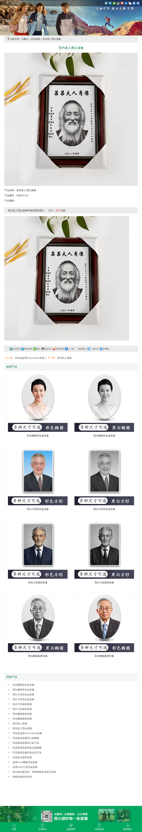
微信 (38, 349)
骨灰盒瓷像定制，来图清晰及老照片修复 (34, 771)
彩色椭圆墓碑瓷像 (22, 718)
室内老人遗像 (64, 357)
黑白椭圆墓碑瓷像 (22, 713)
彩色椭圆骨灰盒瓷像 (23, 684)
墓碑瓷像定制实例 (22, 776)
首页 (14, 829)
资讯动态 (99, 829)
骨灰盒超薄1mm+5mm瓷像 (29, 357)
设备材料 (71, 829)
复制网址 (82, 349)
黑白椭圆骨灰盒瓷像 (23, 689)
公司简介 (42, 829)
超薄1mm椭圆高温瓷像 (24, 762)
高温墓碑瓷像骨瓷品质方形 (27, 752)
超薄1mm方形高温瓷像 (24, 767)
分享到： (107, 349)
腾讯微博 (28, 349)
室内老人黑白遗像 (52, 39)
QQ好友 (48, 349)
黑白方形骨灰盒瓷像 (23, 694)
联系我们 (127, 829)
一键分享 (94, 349)
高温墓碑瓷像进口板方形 (25, 742)
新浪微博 (60, 349)
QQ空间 (16, 349)
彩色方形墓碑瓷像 (22, 704)
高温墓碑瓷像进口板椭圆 (25, 738)
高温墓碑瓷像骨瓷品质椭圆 (27, 747)
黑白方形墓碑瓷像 (22, 709)
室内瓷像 (35, 39)
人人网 (71, 349)
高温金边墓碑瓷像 (22, 757)
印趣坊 (24, 39)
